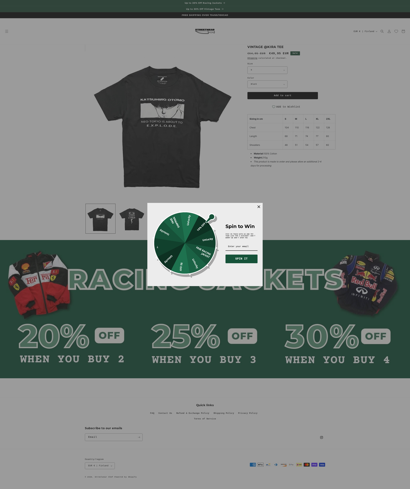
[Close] (259, 207)
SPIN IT (241, 258)
